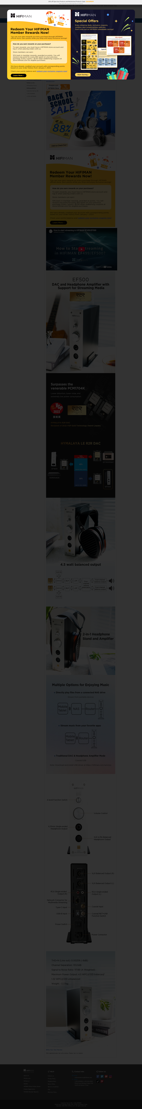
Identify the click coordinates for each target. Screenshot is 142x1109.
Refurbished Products (74, 1)
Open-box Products (59, 1)
